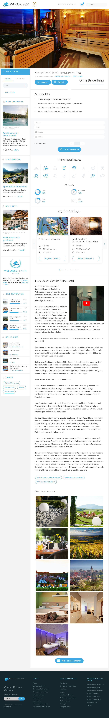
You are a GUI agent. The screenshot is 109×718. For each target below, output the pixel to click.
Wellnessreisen (9, 391)
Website (61, 82)
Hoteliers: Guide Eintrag (40, 704)
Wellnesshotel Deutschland (46, 482)
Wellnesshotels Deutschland (95, 685)
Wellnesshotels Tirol (93, 693)
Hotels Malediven (92, 702)
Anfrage (44, 82)
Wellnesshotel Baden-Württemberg (48, 477)
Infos (9, 64)
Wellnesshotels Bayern (93, 688)
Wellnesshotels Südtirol (94, 699)
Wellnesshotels (65, 4)
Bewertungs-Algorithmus (68, 686)
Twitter (8, 688)
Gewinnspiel (37, 701)
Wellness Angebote (39, 695)
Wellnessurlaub (9, 387)
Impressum (36, 707)
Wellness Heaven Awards (67, 698)
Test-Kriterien (64, 683)
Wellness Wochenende (12, 383)
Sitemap (89, 705)
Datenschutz (46, 707)
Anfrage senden (71, 149)
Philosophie (63, 704)
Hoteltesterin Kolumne (67, 695)
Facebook (19, 688)
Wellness (21, 387)
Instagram (9, 691)
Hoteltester (63, 689)
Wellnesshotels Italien (93, 696)
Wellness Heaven (65, 701)
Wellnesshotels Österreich (95, 691)
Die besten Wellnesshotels (41, 689)
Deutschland (78, 76)
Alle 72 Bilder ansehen (71, 661)
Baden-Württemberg (63, 76)
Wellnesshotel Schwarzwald (74, 477)
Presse (35, 683)
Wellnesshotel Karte (39, 686)
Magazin (62, 692)
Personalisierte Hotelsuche (41, 692)
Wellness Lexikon (38, 698)
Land (6, 85)
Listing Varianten (65, 707)
